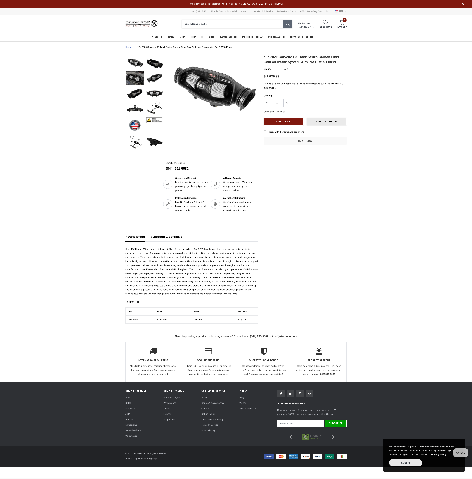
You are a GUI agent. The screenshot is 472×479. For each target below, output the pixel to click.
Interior (166, 408)
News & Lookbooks (302, 37)
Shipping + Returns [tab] (166, 237)
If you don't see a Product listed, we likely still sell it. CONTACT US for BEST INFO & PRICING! (236, 4)
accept (405, 463)
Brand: (267, 69)
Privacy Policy (208, 430)
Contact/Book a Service (261, 11)
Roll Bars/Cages (171, 397)
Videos (242, 403)
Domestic (197, 37)
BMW (171, 37)
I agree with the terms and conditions (285, 132)
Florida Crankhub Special (224, 11)
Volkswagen (276, 37)
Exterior (167, 414)
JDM (182, 37)
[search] (287, 24)
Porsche (157, 37)
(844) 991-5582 (177, 168)
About (243, 11)
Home (128, 47)
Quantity (268, 95)
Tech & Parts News (286, 11)
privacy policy (438, 454)
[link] (135, 63)
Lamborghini (228, 37)
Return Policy (208, 414)
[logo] (141, 24)
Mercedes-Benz (252, 37)
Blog (241, 397)
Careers (205, 408)
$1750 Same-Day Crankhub (313, 11)
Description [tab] (135, 237)
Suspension (169, 419)
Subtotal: (268, 111)
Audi (211, 37)
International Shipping (212, 419)
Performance (169, 403)
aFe (286, 69)
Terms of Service (209, 425)
